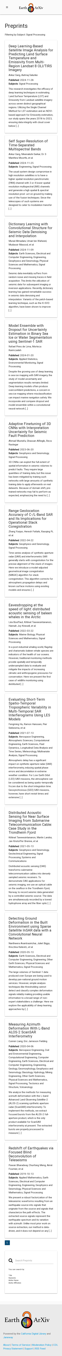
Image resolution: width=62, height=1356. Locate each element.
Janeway (8, 1337)
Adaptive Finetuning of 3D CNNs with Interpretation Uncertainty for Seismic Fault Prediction (30, 430)
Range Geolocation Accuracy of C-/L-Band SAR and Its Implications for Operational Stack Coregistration (31, 519)
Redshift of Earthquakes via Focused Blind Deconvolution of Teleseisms (31, 1154)
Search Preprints (23, 1260)
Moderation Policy (41, 1344)
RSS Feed (40, 1348)
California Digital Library (33, 1333)
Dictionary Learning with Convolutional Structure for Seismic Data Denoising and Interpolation (30, 230)
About (6, 1344)
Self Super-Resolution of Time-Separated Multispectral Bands (28, 145)
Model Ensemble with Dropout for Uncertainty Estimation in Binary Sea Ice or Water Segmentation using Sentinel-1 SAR (30, 333)
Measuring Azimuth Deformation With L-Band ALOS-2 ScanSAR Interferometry (29, 1030)
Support (29, 1348)
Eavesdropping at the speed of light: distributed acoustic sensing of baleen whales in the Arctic (30, 611)
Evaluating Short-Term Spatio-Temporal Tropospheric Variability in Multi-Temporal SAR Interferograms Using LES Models (30, 709)
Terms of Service (21, 1344)
